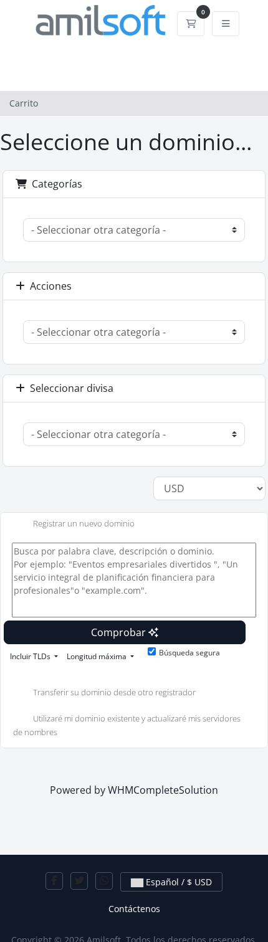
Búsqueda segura (189, 652)
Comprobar (119, 632)
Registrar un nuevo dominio (84, 523)
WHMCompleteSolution (163, 790)
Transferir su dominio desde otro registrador (114, 692)
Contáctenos (134, 909)
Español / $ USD (177, 882)
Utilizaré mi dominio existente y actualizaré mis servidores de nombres (127, 725)
